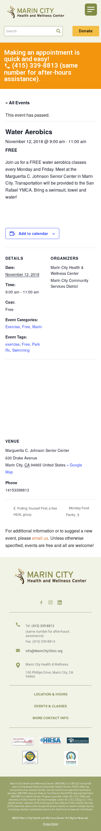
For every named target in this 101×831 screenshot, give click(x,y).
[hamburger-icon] (91, 10)
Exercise (12, 326)
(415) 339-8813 (43, 626)
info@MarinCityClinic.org (44, 651)
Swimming (21, 350)
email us (40, 538)
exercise (12, 344)
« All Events (17, 102)
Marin (37, 326)
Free (26, 326)
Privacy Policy (50, 824)
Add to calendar (33, 233)
